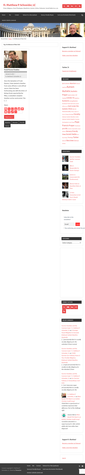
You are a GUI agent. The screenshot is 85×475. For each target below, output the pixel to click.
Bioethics (7, 122)
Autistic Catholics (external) (9, 20)
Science (64, 131)
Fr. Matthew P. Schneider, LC (19, 5)
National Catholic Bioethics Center (70, 117)
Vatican (7, 125)
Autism (70, 86)
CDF (76, 95)
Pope (73, 122)
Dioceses (15, 122)
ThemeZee (18, 470)
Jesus (72, 111)
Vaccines (70, 140)
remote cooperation (73, 128)
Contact (17, 15)
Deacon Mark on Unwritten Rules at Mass (75, 186)
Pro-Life (22, 122)
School (79, 128)
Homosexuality (66, 111)
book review (71, 95)
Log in (64, 458)
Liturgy (67, 114)
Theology (70, 137)
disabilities (77, 98)
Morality (77, 114)
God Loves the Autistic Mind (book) (67, 15)
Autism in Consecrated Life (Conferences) (75, 177)
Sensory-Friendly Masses (47, 15)
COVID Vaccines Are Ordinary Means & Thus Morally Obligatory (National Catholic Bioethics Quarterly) (71, 357)
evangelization (73, 101)
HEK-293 (74, 109)
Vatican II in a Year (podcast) (30, 15)
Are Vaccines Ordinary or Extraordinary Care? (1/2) (71, 380)
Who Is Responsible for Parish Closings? (74, 168)
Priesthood (77, 125)
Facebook (64, 103)
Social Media (71, 134)
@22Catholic (65, 83)
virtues (63, 143)
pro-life (64, 128)
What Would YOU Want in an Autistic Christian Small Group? (71, 399)
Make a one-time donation (70, 55)
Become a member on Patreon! (71, 51)
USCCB (64, 140)
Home (3, 15)
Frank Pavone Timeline (11, 70)
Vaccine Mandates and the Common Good (75, 159)
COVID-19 (70, 98)
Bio (10, 15)
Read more (8, 117)
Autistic (66, 91)
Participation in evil (66, 122)
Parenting (77, 119)
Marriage (71, 114)
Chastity (64, 98)
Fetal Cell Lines (71, 103)
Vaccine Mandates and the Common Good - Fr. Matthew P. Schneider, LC (71, 328)
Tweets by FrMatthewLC (69, 71)
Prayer (71, 125)
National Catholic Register (68, 119)
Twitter (76, 137)
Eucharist (65, 101)
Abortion (73, 83)
